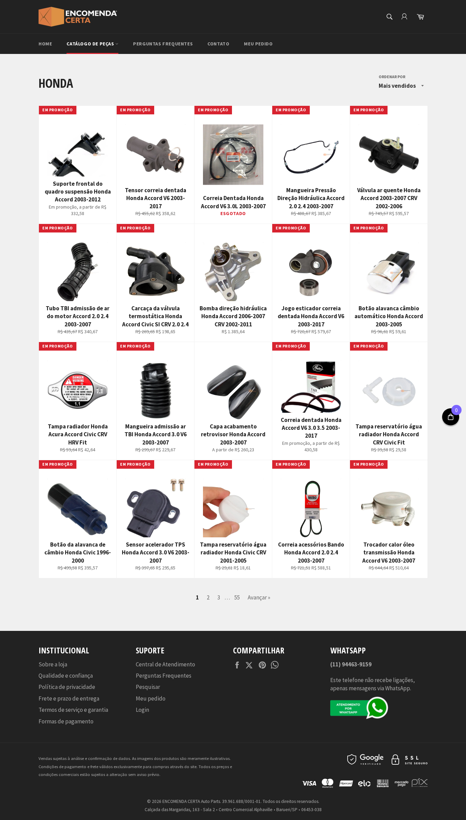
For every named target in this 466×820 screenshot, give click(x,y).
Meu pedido (258, 44)
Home (45, 44)
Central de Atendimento (165, 664)
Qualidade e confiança (66, 675)
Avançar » (259, 597)
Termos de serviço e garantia (73, 709)
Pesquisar (148, 687)
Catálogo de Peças (91, 44)
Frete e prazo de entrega (69, 698)
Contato (218, 44)
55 (237, 597)
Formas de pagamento (66, 721)
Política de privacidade (67, 687)
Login (142, 709)
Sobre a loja (53, 664)
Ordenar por (392, 76)
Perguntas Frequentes (163, 44)
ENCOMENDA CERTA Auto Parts (191, 801)
